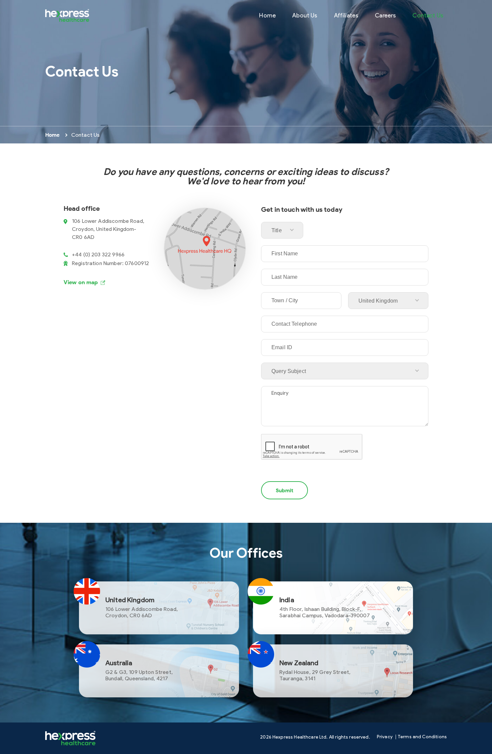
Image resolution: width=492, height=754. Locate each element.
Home (267, 15)
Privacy (385, 737)
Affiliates (346, 15)
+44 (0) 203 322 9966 (98, 254)
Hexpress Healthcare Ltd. (300, 737)
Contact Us (427, 15)
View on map (81, 282)
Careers (385, 15)
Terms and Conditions (422, 737)
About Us (304, 15)
